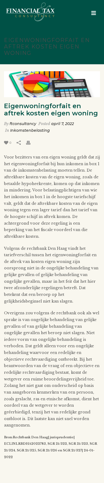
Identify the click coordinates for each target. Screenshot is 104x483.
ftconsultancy (23, 123)
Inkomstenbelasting (30, 130)
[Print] (31, 142)
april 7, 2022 (62, 123)
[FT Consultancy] (25, 12)
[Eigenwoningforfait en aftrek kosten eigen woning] (52, 84)
